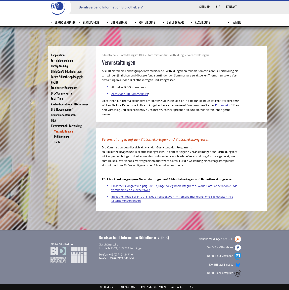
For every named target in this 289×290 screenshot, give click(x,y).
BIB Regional (119, 22)
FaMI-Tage (57, 99)
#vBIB (54, 82)
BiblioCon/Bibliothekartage (66, 71)
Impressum (106, 287)
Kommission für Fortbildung (66, 126)
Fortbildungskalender (62, 61)
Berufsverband (65, 22)
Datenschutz (127, 287)
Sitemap (204, 7)
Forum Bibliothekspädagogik (67, 77)
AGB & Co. (177, 287)
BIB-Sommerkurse (61, 93)
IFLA (53, 120)
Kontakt (231, 7)
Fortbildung (147, 22)
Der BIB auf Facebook (220, 247)
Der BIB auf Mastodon (220, 256)
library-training (59, 66)
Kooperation (58, 55)
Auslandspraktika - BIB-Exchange (69, 104)
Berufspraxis (175, 22)
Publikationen (61, 137)
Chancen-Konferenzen (63, 115)
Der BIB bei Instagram (220, 273)
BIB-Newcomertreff (62, 109)
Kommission (223, 105)
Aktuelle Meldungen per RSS (216, 239)
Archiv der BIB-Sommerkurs (129, 94)
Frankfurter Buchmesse (64, 88)
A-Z (218, 7)
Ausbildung (202, 22)
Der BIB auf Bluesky (221, 264)
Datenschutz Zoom (153, 287)
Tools (57, 142)
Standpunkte (91, 22)
